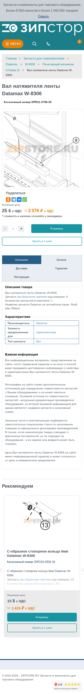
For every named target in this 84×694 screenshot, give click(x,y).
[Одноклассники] (8, 199)
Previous (1, 570)
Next (83, 570)
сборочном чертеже (34, 296)
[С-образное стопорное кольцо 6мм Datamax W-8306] (42, 521)
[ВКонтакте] (19, 199)
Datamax (41, 323)
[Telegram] (13, 199)
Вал (38, 341)
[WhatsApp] (24, 199)
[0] (75, 43)
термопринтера (46, 332)
